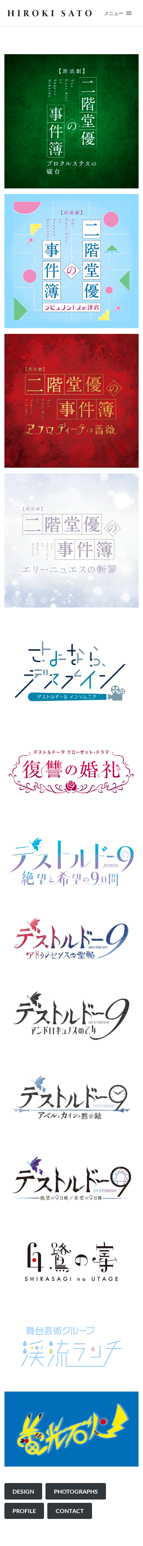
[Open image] (71, 671)
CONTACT (70, 1510)
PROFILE (24, 1510)
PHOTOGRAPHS (76, 1491)
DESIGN (23, 1491)
